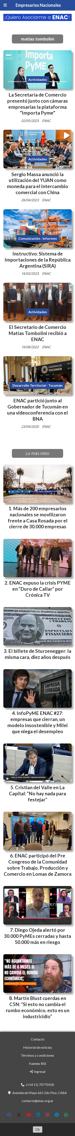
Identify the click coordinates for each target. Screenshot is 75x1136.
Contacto (37, 1039)
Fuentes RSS (37, 1063)
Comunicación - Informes (37, 238)
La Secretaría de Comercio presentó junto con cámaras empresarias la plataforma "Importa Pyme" (37, 104)
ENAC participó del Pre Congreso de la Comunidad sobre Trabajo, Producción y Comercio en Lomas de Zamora (37, 865)
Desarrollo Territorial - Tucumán (37, 385)
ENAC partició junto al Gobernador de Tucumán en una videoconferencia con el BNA (37, 409)
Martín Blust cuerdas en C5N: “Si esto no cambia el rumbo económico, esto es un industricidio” (37, 1007)
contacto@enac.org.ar (37, 1101)
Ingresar (39, 1071)
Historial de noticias (37, 1047)
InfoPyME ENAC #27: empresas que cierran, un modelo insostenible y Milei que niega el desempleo (37, 722)
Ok (37, 1129)
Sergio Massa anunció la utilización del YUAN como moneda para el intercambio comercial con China (37, 183)
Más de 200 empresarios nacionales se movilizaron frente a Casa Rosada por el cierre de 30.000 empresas (38, 517)
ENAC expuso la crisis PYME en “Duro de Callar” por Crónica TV (40, 589)
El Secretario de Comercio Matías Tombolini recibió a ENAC (38, 333)
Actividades (37, 79)
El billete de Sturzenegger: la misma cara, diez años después (38, 654)
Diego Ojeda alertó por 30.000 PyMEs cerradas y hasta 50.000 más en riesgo (37, 936)
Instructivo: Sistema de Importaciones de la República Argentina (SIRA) (38, 260)
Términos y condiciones (37, 1055)
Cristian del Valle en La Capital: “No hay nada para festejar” (37, 793)
